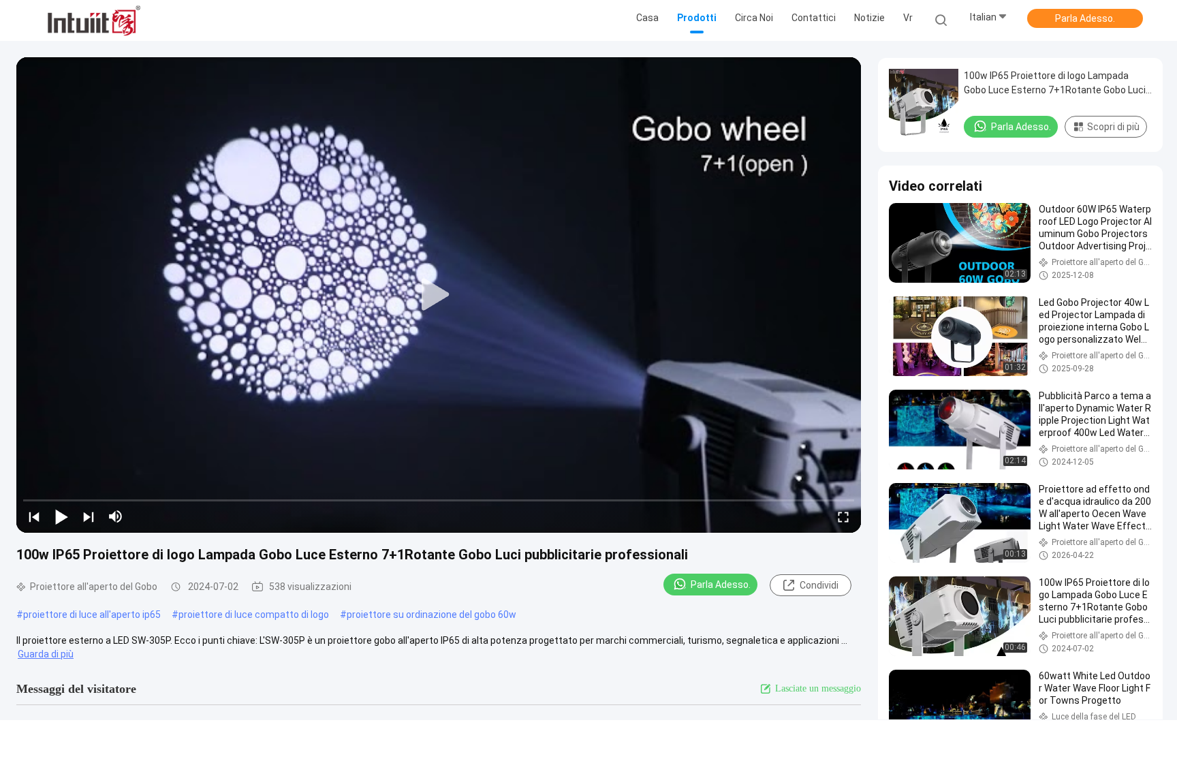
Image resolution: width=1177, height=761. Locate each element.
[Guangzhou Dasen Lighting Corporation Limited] (94, 20)
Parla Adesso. (1085, 18)
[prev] (34, 516)
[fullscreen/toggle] (843, 516)
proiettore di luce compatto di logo (253, 614)
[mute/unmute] (115, 516)
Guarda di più (46, 654)
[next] (88, 516)
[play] (439, 295)
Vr (908, 17)
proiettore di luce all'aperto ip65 (92, 614)
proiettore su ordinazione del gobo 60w (431, 614)
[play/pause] (61, 516)
